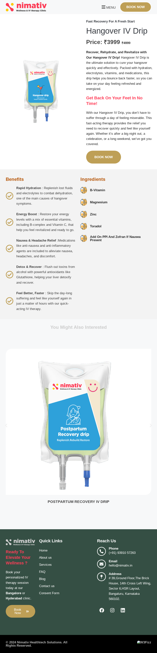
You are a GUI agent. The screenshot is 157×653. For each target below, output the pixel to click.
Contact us (47, 586)
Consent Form (49, 593)
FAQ (42, 572)
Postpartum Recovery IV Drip (78, 502)
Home (43, 550)
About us (45, 557)
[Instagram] (112, 610)
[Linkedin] (123, 610)
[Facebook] (102, 610)
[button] (108, 7)
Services (45, 565)
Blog (42, 579)
